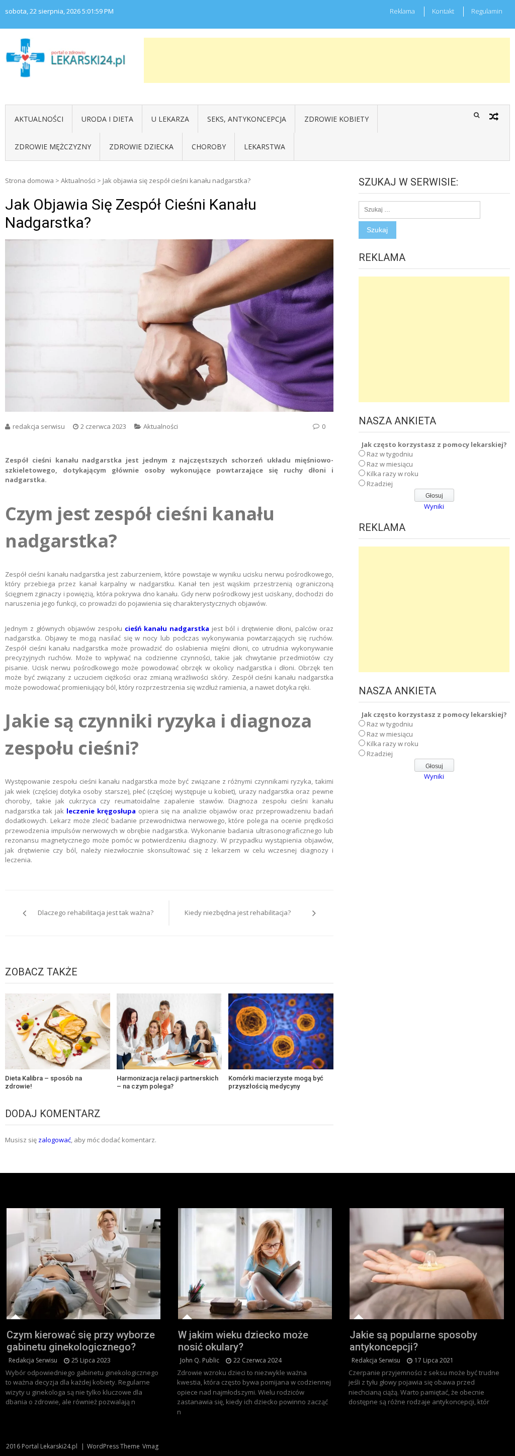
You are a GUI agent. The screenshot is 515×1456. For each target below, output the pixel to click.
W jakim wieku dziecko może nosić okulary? (243, 1341)
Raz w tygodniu (390, 454)
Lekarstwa (264, 146)
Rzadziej (380, 483)
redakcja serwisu (39, 426)
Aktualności (39, 119)
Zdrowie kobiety (336, 119)
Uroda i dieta (107, 119)
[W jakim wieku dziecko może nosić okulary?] (255, 1264)
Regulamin (486, 11)
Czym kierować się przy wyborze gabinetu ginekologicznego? (81, 1341)
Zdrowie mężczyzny (53, 146)
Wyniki (434, 506)
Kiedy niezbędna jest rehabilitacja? (238, 912)
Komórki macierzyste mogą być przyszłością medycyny (275, 1082)
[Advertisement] (327, 60)
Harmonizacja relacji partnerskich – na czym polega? (167, 1082)
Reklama (402, 11)
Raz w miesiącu (390, 464)
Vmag (150, 1446)
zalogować (54, 1139)
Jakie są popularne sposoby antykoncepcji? (413, 1341)
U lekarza (170, 119)
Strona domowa (29, 180)
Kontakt (443, 11)
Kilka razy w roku (392, 473)
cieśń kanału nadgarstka (167, 628)
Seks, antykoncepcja (246, 119)
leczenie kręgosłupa (101, 810)
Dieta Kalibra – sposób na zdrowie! (43, 1082)
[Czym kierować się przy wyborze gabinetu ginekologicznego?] (83, 1264)
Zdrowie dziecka (141, 146)
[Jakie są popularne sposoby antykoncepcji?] (426, 1264)
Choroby (209, 146)
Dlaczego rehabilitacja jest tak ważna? (95, 912)
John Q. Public (199, 1360)
